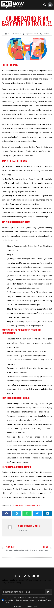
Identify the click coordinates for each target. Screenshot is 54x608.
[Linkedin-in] (20, 576)
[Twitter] (24, 576)
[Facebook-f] (15, 576)
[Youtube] (34, 576)
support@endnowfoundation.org (27, 505)
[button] (44, 4)
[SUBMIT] (48, 591)
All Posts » (22, 530)
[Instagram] (29, 576)
